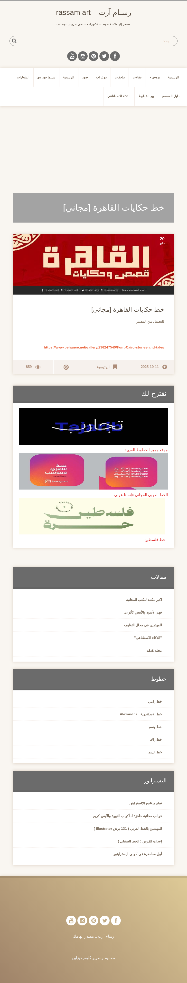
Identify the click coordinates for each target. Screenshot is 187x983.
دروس (156, 77)
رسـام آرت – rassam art (93, 12)
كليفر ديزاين (81, 958)
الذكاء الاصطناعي (119, 96)
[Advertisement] (93, 147)
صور (85, 77)
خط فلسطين (154, 540)
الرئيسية (173, 77)
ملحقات (120, 77)
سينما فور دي (46, 77)
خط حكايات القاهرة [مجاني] (127, 309)
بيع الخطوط (146, 96)
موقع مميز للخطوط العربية (146, 450)
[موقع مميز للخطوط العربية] (93, 426)
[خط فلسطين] (92, 516)
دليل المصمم (170, 96)
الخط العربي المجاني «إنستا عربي (141, 495)
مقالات (137, 77)
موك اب (101, 77)
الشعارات (23, 77)
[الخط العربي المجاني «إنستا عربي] (93, 471)
